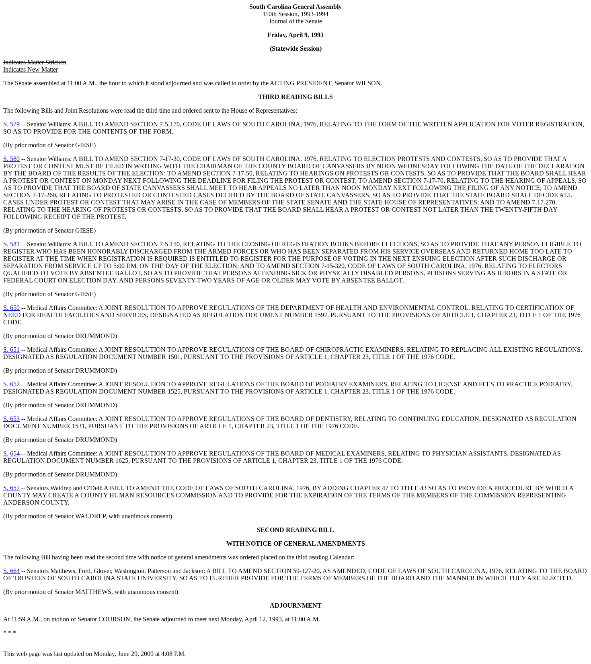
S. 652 (11, 384)
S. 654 (11, 453)
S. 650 (11, 307)
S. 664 (11, 570)
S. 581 (11, 244)
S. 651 (11, 349)
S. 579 (11, 124)
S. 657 (11, 488)
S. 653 (11, 418)
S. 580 (11, 158)
